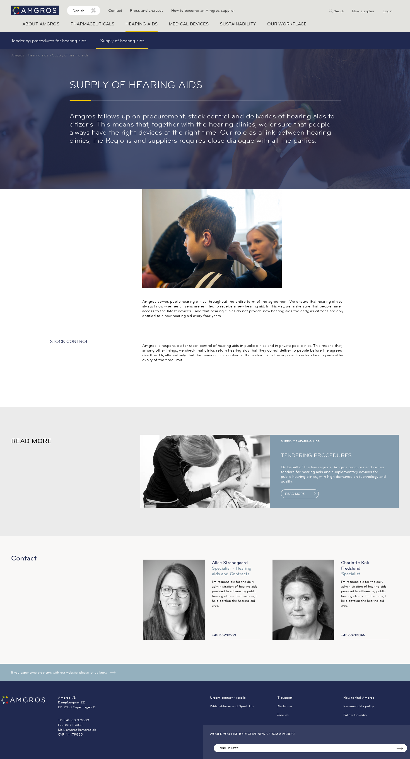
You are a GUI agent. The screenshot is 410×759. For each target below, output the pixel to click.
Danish (79, 10)
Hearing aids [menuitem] (142, 24)
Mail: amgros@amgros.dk (77, 729)
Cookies (283, 714)
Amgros (17, 55)
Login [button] (387, 10)
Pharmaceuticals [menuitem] (92, 24)
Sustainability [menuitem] (238, 24)
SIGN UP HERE (229, 748)
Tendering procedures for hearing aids (48, 41)
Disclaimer (284, 706)
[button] (336, 10)
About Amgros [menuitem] (40, 24)
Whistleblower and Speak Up (232, 706)
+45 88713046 (353, 634)
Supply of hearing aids (122, 41)
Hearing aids (38, 55)
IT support (284, 697)
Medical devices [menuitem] (189, 24)
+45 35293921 (224, 634)
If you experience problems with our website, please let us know (59, 672)
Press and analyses (146, 10)
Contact (115, 10)
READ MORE (295, 493)
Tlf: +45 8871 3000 (73, 720)
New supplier (363, 10)
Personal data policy (358, 706)
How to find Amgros (358, 697)
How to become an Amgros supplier (203, 10)
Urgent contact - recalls (228, 697)
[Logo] (29, 700)
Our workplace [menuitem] (287, 24)
